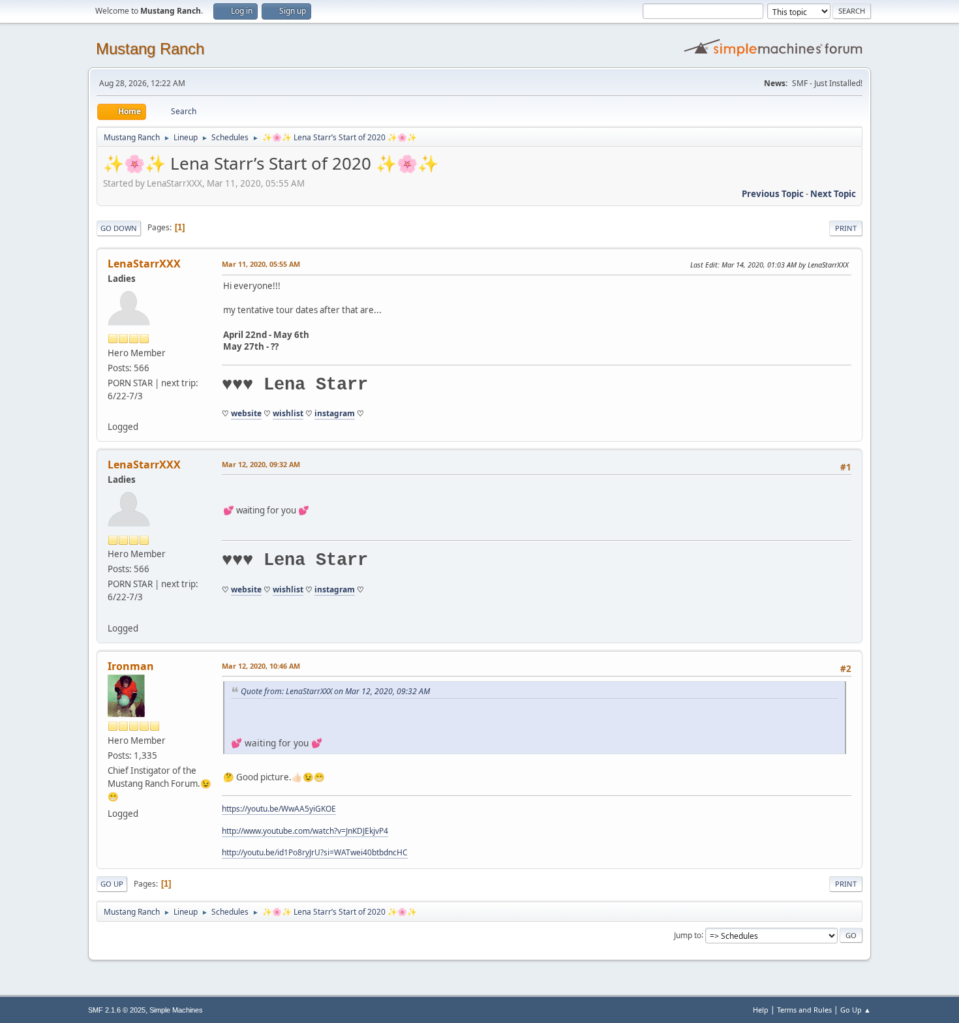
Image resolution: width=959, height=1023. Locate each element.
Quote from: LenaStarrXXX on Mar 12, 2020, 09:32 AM (335, 691)
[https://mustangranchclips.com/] (113, 411)
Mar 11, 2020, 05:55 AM (261, 264)
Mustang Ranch (150, 48)
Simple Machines (176, 1010)
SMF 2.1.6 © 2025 (116, 1010)
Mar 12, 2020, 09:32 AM (261, 464)
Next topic (833, 194)
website (246, 413)
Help (761, 1010)
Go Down (118, 228)
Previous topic (773, 194)
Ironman (131, 666)
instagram (334, 413)
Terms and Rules (804, 1010)
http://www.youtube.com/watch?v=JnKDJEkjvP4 (305, 830)
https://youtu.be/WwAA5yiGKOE (279, 808)
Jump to (687, 934)
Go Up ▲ (855, 1010)
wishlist (288, 413)
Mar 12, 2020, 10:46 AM (261, 666)
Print (846, 228)
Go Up (111, 884)
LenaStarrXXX (144, 263)
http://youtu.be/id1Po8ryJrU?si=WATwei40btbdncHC (315, 852)
